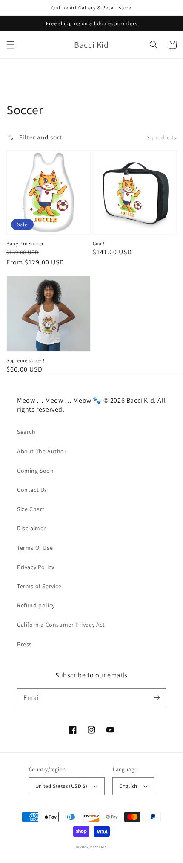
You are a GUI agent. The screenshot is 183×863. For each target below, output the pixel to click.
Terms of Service (39, 586)
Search (26, 432)
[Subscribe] (156, 698)
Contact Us (32, 490)
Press (24, 644)
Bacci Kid (98, 846)
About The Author (42, 451)
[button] (10, 44)
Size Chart (31, 509)
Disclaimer (31, 528)
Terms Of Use (35, 548)
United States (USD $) (61, 786)
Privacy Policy (35, 567)
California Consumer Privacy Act (61, 624)
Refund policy (36, 605)
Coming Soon (35, 470)
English (128, 786)
